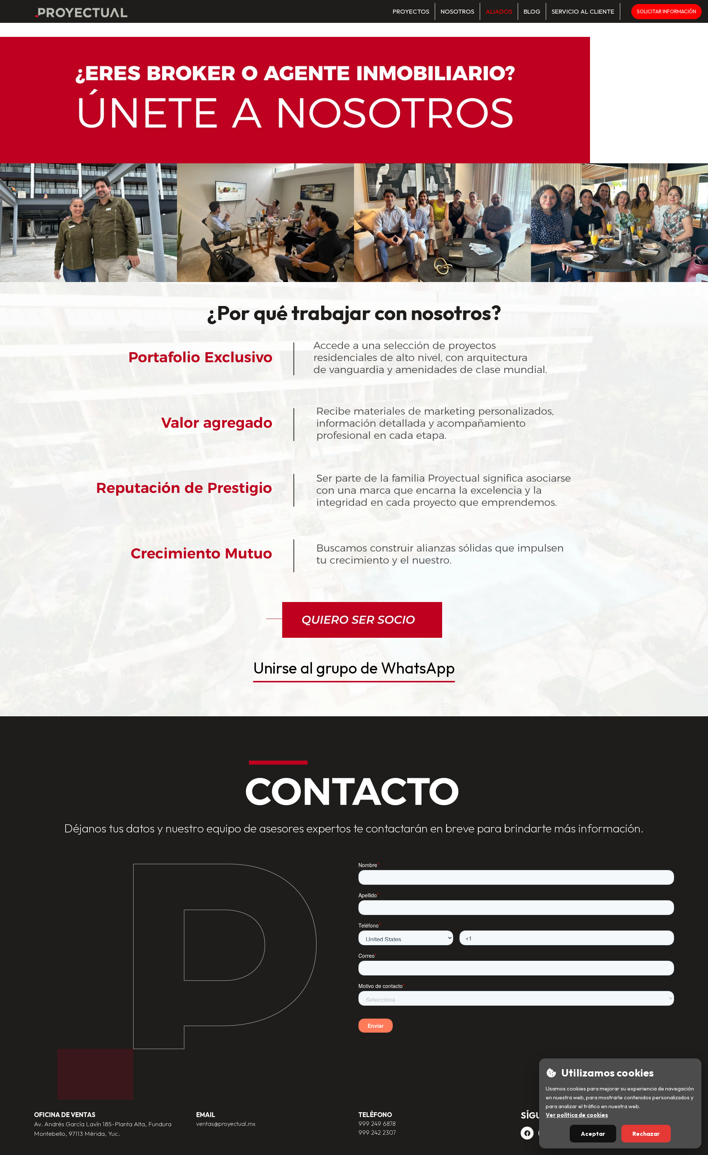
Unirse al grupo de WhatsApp (354, 668)
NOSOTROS (457, 11)
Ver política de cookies (577, 1115)
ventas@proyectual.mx (226, 1123)
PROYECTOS (411, 11)
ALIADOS (499, 11)
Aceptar (593, 1133)
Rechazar (646, 1133)
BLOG (532, 11)
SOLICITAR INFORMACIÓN (666, 11)
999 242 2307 (377, 1132)
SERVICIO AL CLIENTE (583, 11)
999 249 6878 (377, 1123)
